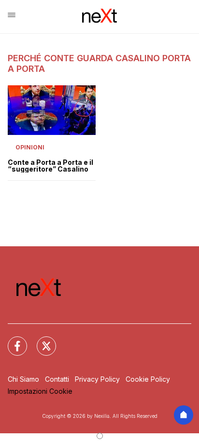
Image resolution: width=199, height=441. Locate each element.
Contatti (57, 379)
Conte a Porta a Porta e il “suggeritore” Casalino (50, 166)
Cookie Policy (148, 379)
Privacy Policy (97, 379)
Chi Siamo (23, 379)
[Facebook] (11, 340)
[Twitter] (40, 340)
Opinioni (29, 147)
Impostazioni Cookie (40, 391)
